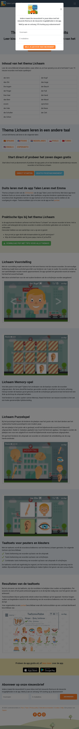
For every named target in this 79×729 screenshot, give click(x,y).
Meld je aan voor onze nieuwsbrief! (39, 47)
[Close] (61, 9)
